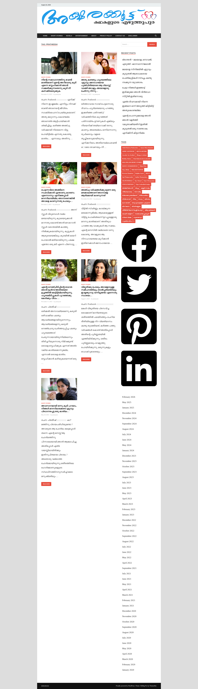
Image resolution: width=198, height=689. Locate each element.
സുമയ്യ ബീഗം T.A (128, 221)
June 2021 (126, 579)
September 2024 (129, 423)
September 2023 (129, 472)
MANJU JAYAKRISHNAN (130, 166)
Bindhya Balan (126, 159)
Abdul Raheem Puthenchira (130, 148)
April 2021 (127, 589)
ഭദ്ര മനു (147, 199)
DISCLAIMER (132, 36)
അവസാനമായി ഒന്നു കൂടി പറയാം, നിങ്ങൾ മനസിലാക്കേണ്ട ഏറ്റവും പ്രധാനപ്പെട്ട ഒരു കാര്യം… (59, 409)
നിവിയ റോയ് (126, 199)
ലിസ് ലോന (126, 206)
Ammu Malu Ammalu (146, 148)
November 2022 (129, 525)
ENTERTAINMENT (81, 36)
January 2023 (128, 514)
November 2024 (129, 418)
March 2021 (127, 595)
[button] (139, 262)
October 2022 (128, 530)
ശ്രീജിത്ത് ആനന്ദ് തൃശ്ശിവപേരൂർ (132, 210)
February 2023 (128, 509)
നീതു (134, 199)
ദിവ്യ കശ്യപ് (143, 195)
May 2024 (126, 445)
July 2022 (126, 547)
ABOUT (93, 36)
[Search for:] (139, 44)
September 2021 (129, 568)
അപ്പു (137, 188)
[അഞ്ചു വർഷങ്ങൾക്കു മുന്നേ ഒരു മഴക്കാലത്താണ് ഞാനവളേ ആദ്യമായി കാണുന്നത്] (99, 174)
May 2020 (126, 648)
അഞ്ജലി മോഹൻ (127, 188)
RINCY (148, 173)
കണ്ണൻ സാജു (145, 188)
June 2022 (126, 552)
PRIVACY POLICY (106, 36)
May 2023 (126, 493)
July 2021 (126, 573)
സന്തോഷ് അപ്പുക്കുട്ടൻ (142, 214)
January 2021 (128, 605)
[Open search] (155, 35)
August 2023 (128, 477)
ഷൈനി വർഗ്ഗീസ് (127, 214)
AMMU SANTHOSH (128, 151)
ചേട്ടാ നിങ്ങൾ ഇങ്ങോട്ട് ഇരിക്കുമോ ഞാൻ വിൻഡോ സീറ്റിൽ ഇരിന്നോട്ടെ (136, 92)
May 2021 (126, 584)
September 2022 (129, 536)
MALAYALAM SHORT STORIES (132, 162)
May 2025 (126, 402)
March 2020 (127, 659)
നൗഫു (140, 199)
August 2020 (128, 632)
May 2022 (126, 557)
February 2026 (128, 397)
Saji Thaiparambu (127, 177)
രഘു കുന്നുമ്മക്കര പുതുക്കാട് (141, 203)
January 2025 (128, 407)
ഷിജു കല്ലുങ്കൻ (150, 210)
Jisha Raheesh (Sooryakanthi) (141, 159)
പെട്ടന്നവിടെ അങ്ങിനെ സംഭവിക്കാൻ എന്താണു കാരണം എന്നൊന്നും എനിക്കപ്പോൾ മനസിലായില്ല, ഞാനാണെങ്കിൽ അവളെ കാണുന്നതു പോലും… (58, 195)
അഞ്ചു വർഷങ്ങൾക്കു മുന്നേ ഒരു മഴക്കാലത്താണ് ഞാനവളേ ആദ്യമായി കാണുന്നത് (98, 193)
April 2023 (127, 498)
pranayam (58, 94)
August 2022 (128, 541)
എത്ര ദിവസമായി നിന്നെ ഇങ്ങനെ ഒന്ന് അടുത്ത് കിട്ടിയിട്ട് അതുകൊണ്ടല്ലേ (138, 106)
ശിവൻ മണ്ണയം (136, 206)
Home (45, 36)
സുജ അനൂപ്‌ (137, 217)
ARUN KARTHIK (141, 151)
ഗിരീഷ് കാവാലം (127, 192)
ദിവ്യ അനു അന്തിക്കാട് (129, 195)
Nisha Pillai (143, 166)
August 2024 (128, 429)
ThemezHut (153, 686)
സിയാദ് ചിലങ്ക (126, 217)
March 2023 (127, 504)
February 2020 (128, 664)
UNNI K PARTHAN (128, 184)
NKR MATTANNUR (137, 170)
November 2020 (129, 616)
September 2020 (129, 627)
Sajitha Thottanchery (141, 177)
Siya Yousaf (138, 181)
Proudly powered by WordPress (125, 686)
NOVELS (69, 36)
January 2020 (128, 670)
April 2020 (127, 654)
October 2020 (128, 621)
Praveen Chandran (127, 173)
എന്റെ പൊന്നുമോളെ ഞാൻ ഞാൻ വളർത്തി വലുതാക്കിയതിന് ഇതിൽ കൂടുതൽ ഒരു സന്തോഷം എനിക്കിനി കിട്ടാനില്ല (136, 124)
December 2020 (129, 611)
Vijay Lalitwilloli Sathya (143, 184)
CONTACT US (120, 36)
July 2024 (126, 434)
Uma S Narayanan (149, 181)
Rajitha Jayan (139, 173)
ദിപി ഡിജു (137, 192)
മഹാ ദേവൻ (126, 203)
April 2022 (127, 563)
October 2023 (128, 466)
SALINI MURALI (127, 181)
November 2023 (129, 461)
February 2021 (128, 600)
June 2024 (126, 440)
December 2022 (129, 520)
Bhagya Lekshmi (142, 155)
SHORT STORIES (57, 36)
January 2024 (128, 450)
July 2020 (126, 638)
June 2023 (126, 488)
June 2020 (126, 643)
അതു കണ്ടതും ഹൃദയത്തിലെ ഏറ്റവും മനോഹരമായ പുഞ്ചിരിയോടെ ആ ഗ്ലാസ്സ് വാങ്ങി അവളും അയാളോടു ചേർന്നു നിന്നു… (96, 85)
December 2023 (129, 456)
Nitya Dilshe (125, 170)
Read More (45, 145)
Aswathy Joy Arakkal (128, 155)
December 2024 (129, 413)
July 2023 (126, 482)
